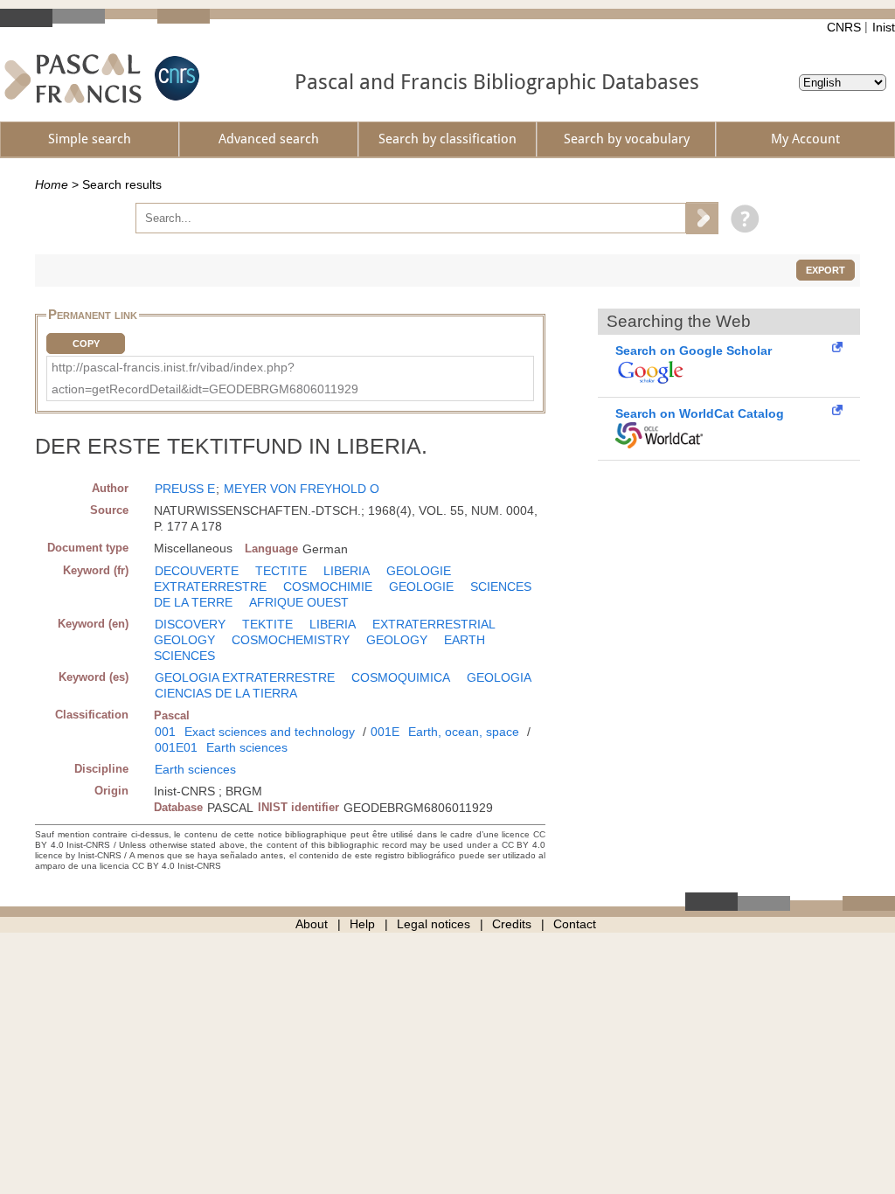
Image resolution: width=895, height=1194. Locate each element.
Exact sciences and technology (269, 732)
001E (385, 732)
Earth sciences (247, 747)
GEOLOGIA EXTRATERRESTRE (245, 677)
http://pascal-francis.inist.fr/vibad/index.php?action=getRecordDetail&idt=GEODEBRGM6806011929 (205, 378)
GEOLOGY (396, 640)
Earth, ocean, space (463, 732)
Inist (883, 27)
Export (825, 270)
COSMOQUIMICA (400, 677)
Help (362, 924)
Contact (574, 924)
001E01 (176, 747)
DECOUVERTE (197, 571)
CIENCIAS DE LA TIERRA (226, 693)
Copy (86, 343)
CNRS (844, 27)
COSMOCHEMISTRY (291, 640)
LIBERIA (346, 571)
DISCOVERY (190, 624)
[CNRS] (175, 78)
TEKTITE (267, 624)
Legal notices (433, 924)
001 (165, 732)
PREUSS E (185, 489)
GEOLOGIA (499, 677)
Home (51, 184)
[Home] (73, 78)
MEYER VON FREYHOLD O (301, 489)
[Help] (741, 218)
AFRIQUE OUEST (299, 602)
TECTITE (281, 571)
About (311, 924)
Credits (511, 924)
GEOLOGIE (421, 587)
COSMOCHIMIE (327, 587)
